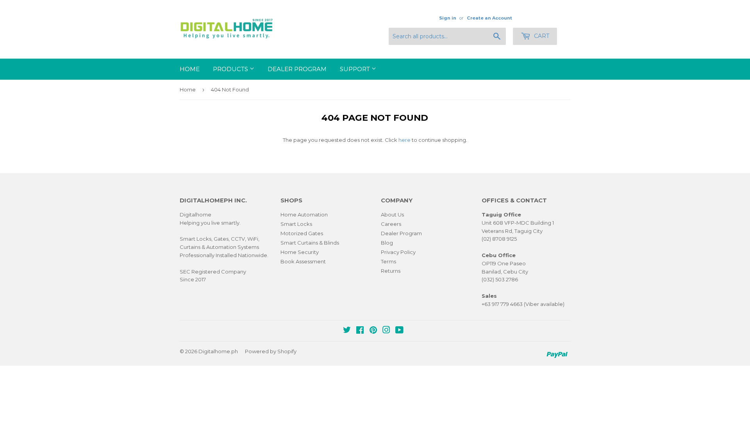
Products (231, 69)
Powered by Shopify (270, 351)
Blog (387, 243)
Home (190, 69)
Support (355, 69)
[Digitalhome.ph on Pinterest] (373, 331)
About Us (392, 214)
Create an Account (489, 18)
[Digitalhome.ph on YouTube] (399, 331)
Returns (390, 271)
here (404, 140)
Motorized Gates (301, 233)
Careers (391, 224)
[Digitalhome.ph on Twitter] (347, 331)
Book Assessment (303, 261)
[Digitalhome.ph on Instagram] (386, 331)
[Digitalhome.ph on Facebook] (360, 331)
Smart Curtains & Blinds (309, 243)
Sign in (447, 18)
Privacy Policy (398, 252)
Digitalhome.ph (218, 351)
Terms (388, 261)
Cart (540, 35)
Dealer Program (297, 69)
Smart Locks (296, 224)
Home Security (299, 252)
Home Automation (304, 214)
